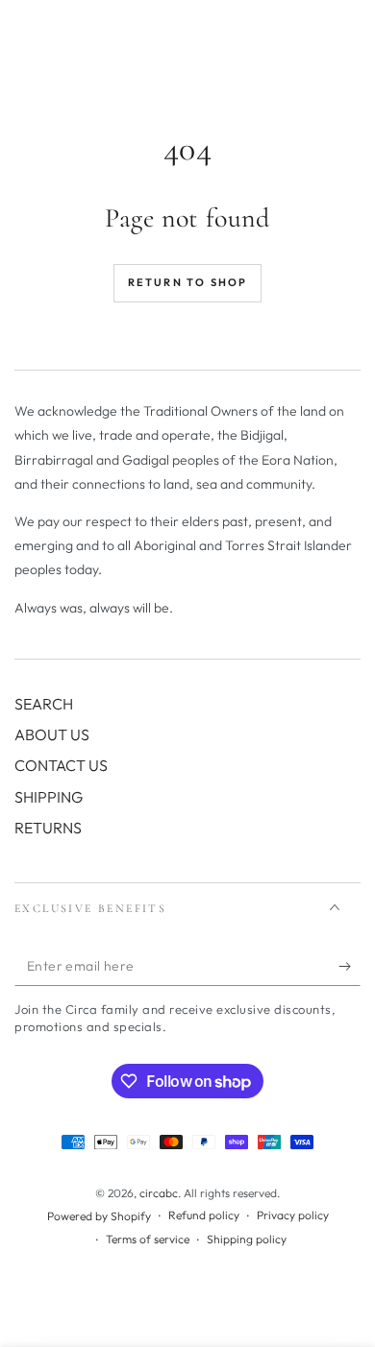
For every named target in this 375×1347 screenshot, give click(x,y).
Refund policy (203, 1215)
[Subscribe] (349, 967)
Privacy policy (293, 1215)
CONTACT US (61, 765)
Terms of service (147, 1239)
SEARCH (43, 703)
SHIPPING (48, 796)
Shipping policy (247, 1239)
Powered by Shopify (99, 1216)
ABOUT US (51, 734)
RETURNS (48, 827)
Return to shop (188, 282)
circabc (158, 1193)
